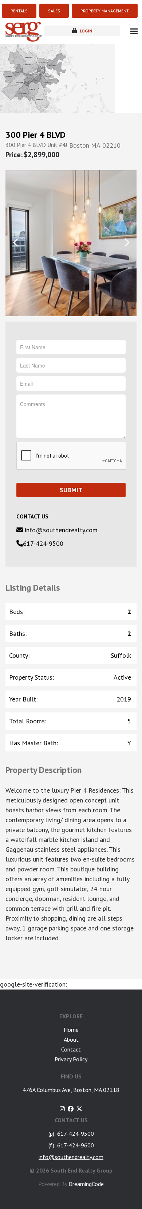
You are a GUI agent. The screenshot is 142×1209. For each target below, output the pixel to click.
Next (127, 242)
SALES (54, 10)
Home (71, 1029)
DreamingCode (86, 1183)
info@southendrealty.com (60, 530)
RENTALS (19, 10)
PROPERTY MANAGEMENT (104, 10)
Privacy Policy (71, 1059)
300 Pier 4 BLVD (35, 134)
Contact (71, 1049)
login (85, 31)
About (71, 1039)
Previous (15, 242)
